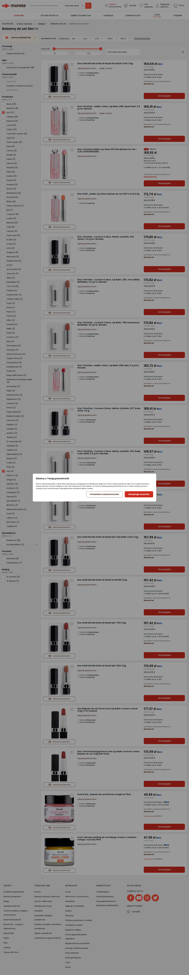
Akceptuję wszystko (138, 494)
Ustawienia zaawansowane (104, 494)
